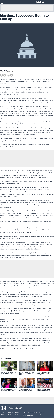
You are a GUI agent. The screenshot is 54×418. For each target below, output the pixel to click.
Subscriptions (18, 416)
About (2, 412)
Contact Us (10, 412)
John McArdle (4, 70)
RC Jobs (16, 414)
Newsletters (3, 416)
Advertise (17, 412)
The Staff (10, 416)
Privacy (9, 414)
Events (2, 414)
